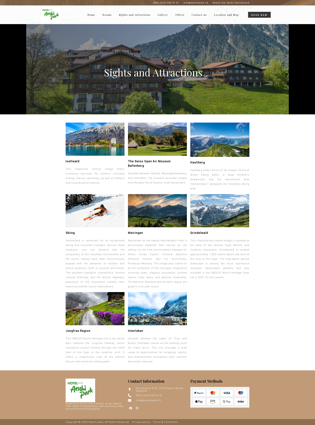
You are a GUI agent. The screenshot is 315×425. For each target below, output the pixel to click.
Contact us (199, 15)
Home (91, 15)
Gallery (163, 15)
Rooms (107, 15)
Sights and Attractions (134, 15)
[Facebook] (131, 408)
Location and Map (226, 15)
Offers (179, 15)
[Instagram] (137, 408)
